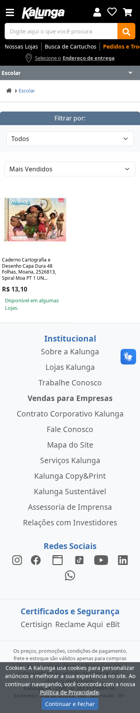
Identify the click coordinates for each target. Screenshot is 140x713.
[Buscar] (126, 31)
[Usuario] (97, 11)
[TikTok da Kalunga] (79, 559)
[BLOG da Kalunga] (123, 559)
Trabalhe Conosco (70, 382)
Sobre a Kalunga (70, 351)
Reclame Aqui (79, 624)
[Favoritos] (112, 11)
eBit (113, 624)
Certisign (36, 624)
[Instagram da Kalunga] (17, 559)
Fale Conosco (70, 429)
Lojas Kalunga (70, 367)
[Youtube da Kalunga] (101, 559)
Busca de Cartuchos (70, 46)
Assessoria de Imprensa (70, 507)
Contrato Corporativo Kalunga (70, 413)
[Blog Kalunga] (57, 559)
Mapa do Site (70, 444)
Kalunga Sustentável (70, 491)
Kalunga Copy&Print (70, 476)
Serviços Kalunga (70, 460)
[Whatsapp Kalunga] (70, 575)
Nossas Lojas (21, 46)
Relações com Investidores (70, 522)
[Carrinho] (127, 11)
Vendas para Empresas (70, 398)
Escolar (27, 90)
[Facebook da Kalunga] (37, 559)
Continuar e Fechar (70, 704)
